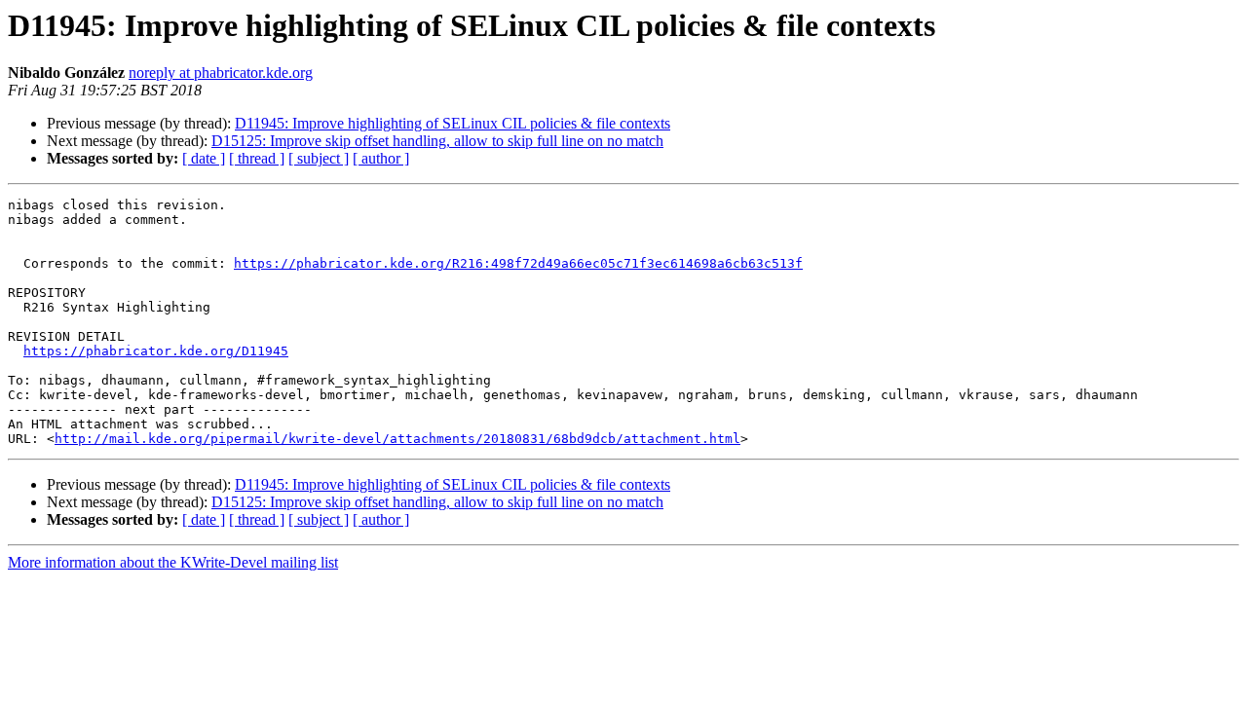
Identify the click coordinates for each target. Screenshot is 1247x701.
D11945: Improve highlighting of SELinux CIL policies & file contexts (452, 123)
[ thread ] (256, 158)
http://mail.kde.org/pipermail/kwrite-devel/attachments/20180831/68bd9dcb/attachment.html (397, 438)
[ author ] (381, 158)
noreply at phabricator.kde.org (221, 72)
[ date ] (203, 158)
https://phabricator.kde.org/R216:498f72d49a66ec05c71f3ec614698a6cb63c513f (518, 263)
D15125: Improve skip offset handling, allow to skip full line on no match (437, 140)
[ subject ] (318, 158)
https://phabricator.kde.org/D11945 (155, 351)
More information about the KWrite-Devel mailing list (173, 562)
